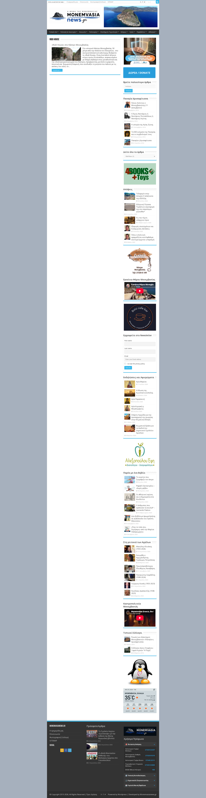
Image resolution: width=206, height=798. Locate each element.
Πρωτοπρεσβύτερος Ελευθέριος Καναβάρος (145, 567)
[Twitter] (144, 2)
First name (128, 341)
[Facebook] (142, 2)
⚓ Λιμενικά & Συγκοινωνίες (136, 780)
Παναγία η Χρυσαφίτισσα (141, 140)
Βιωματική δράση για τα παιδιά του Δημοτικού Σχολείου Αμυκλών (145, 429)
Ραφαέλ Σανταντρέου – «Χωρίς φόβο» (145, 487)
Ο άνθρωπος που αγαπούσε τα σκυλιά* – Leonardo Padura (145, 507)
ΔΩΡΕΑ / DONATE (139, 72)
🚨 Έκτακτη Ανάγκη (133, 744)
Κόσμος (123, 32)
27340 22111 (150, 760)
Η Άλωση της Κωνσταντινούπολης (144, 391)
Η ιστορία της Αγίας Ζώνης (142, 124)
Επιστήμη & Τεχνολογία (108, 32)
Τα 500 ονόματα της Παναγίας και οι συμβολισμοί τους (143, 133)
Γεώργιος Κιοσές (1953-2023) (143, 583)
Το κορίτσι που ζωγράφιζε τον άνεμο (145, 478)
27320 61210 (150, 755)
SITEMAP (110, 2)
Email (126, 356)
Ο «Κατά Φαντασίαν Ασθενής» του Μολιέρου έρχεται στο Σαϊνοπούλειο (108, 756)
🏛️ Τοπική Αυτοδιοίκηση (135, 776)
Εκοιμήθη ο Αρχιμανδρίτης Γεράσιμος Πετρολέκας (145, 557)
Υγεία (131, 32)
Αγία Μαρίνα (141, 382)
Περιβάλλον (141, 32)
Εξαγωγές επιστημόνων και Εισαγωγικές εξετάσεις (142, 227)
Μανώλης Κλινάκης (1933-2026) (144, 547)
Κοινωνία (82, 32)
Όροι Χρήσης (91, 794)
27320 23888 (150, 765)
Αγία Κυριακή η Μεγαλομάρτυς (137, 407)
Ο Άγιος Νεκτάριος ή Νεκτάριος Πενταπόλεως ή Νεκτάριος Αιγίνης (142, 116)
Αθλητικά (152, 32)
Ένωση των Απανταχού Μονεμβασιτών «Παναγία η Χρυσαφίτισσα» (142, 639)
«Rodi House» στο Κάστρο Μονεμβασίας (70, 45)
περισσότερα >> (57, 70)
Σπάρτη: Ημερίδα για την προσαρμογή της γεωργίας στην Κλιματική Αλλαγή (142, 417)
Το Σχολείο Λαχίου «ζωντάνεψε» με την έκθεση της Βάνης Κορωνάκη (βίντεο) (106, 735)
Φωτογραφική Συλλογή (98, 2)
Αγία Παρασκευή (138, 399)
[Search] (157, 2)
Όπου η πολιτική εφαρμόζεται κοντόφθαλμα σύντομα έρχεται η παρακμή (142, 237)
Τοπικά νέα (53, 32)
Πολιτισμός (93, 32)
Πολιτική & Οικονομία (68, 32)
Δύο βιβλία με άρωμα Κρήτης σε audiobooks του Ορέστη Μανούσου (143, 518)
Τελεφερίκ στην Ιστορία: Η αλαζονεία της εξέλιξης (144, 196)
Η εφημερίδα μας (72, 2)
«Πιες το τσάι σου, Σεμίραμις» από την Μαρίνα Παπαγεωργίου (142, 529)
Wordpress (122, 794)
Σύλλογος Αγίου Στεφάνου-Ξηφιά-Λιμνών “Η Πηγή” (142, 649)
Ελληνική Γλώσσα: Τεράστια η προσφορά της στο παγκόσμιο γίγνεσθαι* (145, 208)
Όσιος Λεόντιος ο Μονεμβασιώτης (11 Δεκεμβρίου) (139, 105)
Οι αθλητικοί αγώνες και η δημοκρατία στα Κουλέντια (145, 496)
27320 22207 (150, 750)
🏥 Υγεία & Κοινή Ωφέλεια (135, 785)
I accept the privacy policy (135, 364)
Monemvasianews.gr (148, 794)
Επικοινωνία (84, 2)
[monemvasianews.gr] (75, 15)
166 (153, 770)
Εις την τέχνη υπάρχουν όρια (142, 219)
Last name (128, 348)
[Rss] (141, 2)
